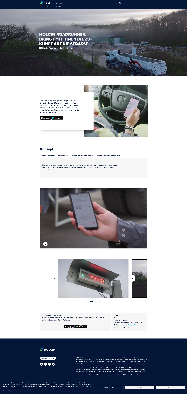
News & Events (138, 3)
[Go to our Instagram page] (50, 364)
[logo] (46, 3)
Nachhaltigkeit (58, 7)
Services (73, 7)
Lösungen (43, 7)
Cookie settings (109, 387)
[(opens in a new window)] (45, 118)
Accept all (170, 387)
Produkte (50, 7)
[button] (55, 278)
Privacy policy (6, 390)
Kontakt (145, 3)
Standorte (130, 3)
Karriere (124, 3)
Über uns (66, 7)
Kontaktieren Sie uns (48, 358)
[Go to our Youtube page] (46, 364)
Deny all (139, 387)
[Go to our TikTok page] (54, 364)
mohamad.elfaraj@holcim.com (130, 325)
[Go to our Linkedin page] (42, 364)
